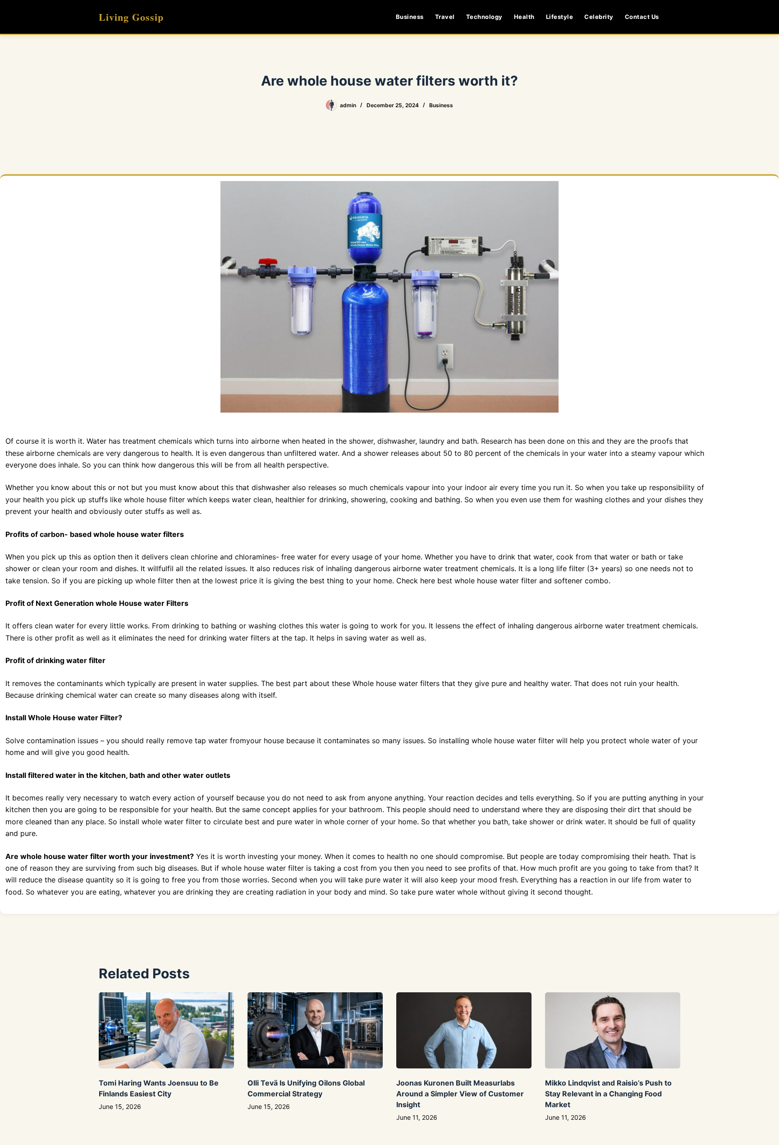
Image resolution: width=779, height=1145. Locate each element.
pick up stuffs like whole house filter (123, 499)
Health (524, 16)
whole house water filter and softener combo (531, 580)
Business (410, 16)
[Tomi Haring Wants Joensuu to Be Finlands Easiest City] (166, 1030)
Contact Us (642, 16)
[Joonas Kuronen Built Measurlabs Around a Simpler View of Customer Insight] (464, 1030)
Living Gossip (131, 16)
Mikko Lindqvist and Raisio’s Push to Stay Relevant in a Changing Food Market (608, 1093)
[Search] (677, 17)
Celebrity (599, 16)
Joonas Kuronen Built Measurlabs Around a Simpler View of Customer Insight (460, 1093)
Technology (484, 16)
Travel (445, 16)
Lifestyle (559, 16)
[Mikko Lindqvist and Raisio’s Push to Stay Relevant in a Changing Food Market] (612, 1030)
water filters (249, 637)
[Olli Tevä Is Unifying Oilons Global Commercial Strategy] (315, 1030)
